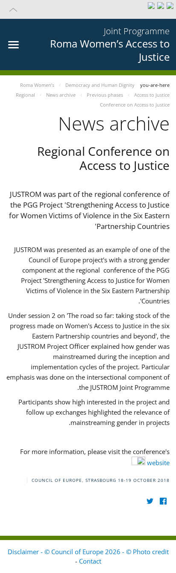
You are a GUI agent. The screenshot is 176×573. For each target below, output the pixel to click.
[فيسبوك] (163, 501)
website (157, 462)
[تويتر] (149, 501)
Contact (90, 561)
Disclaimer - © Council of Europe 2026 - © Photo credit (88, 551)
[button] (88, 9)
